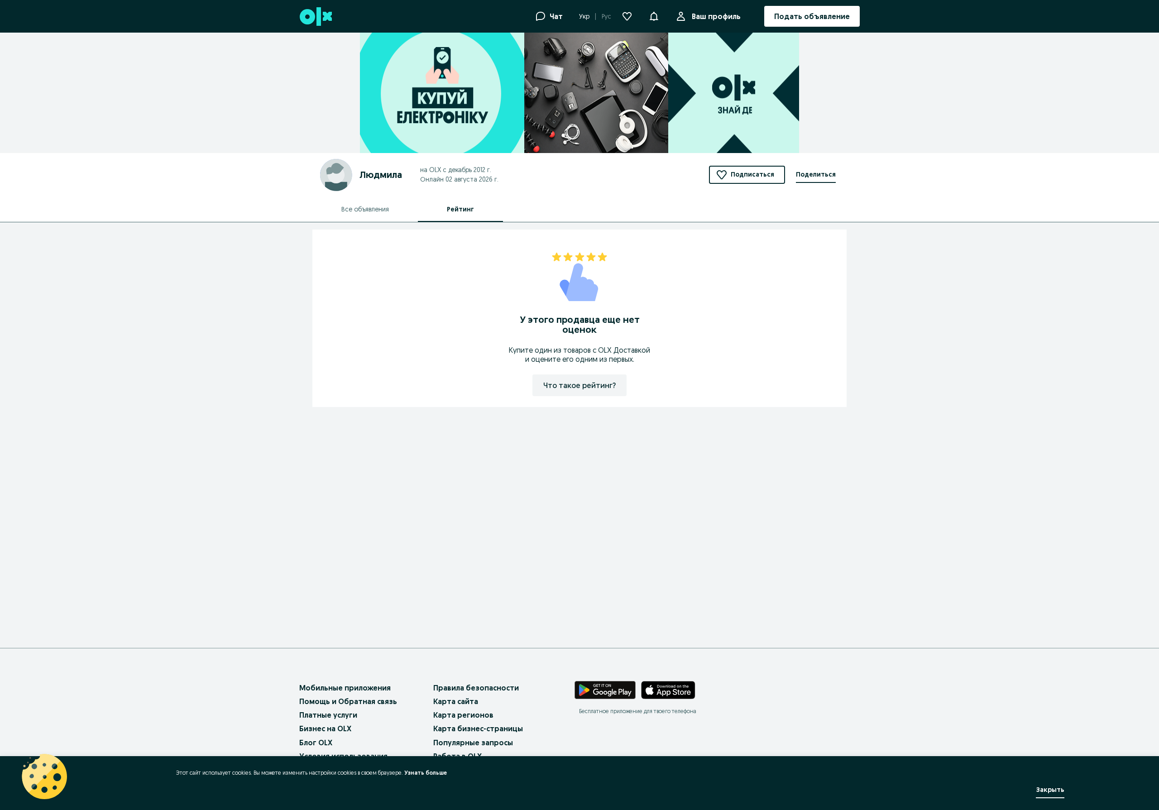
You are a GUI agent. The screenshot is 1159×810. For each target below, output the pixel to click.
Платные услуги (328, 714)
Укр (584, 16)
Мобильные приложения (345, 687)
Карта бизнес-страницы (478, 728)
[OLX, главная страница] (315, 16)
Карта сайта (455, 701)
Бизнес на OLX (325, 728)
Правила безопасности (476, 687)
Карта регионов (463, 714)
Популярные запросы (473, 742)
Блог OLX (315, 742)
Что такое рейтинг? (579, 385)
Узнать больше (425, 772)
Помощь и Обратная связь (348, 701)
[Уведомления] (653, 16)
